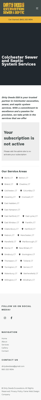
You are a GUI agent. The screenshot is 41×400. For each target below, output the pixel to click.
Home (4, 339)
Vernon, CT (28, 267)
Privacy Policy (17, 391)
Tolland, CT (28, 261)
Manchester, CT (27, 235)
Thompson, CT (10, 261)
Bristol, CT (8, 184)
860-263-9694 (8, 369)
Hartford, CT (30, 229)
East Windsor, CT (11, 223)
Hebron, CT (9, 235)
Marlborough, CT (29, 242)
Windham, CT (29, 280)
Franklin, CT (30, 223)
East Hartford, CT (11, 216)
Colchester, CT (10, 191)
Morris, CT (8, 248)
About (4, 342)
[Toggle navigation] (32, 8)
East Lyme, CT (32, 216)
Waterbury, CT (10, 274)
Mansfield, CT (10, 242)
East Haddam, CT (11, 203)
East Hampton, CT (12, 210)
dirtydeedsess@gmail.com (13, 366)
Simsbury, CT (10, 254)
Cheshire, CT (24, 184)
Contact (5, 351)
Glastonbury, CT (11, 229)
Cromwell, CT (27, 197)
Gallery (5, 348)
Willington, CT (10, 280)
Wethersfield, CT (30, 274)
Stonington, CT (28, 254)
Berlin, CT (8, 178)
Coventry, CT (10, 197)
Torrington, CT (10, 267)
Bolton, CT (23, 178)
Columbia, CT (29, 191)
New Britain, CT (25, 248)
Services (5, 345)
